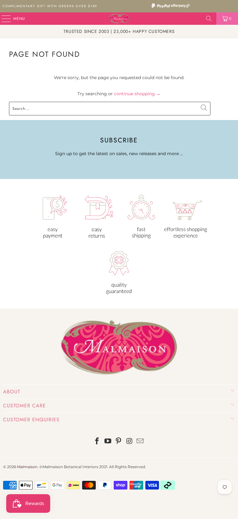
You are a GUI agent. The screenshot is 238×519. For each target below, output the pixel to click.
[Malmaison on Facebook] (97, 441)
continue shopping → (137, 93)
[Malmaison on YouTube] (107, 441)
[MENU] (3, 18)
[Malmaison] (119, 18)
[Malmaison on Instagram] (129, 441)
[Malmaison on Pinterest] (118, 441)
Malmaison (27, 466)
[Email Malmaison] (140, 441)
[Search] (209, 18)
